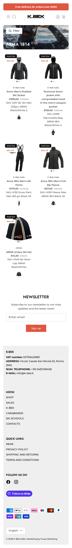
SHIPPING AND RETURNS (22, 454)
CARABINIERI (14, 413)
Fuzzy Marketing (49, 539)
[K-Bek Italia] (36, 16)
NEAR (9, 444)
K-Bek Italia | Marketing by (27, 539)
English (13, 530)
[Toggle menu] (8, 16)
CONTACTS (13, 423)
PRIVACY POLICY (17, 449)
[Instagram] (16, 482)
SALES (10, 402)
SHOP (10, 397)
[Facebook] (8, 482)
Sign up (36, 328)
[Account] (56, 16)
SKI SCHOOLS (15, 418)
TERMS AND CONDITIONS (22, 459)
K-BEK (10, 407)
